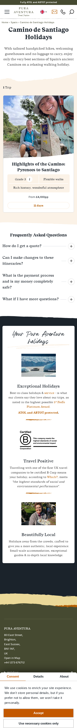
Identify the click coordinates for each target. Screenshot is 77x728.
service (49, 393)
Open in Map (12, 658)
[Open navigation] (7, 12)
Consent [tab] (13, 676)
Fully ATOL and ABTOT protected (38, 2)
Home (5, 22)
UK (43, 12)
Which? (52, 477)
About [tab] (64, 676)
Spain (14, 22)
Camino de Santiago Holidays (37, 22)
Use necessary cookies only (39, 723)
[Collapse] (71, 246)
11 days (38, 205)
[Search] (71, 12)
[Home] (23, 12)
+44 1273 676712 (63, 12)
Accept (38, 713)
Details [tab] (38, 676)
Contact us (54, 12)
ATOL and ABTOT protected (38, 412)
